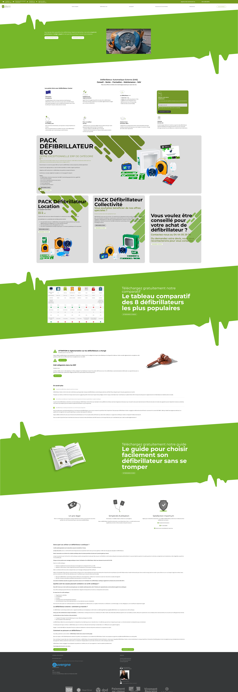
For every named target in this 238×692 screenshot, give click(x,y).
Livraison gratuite (124, 661)
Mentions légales (56, 672)
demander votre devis (65, 646)
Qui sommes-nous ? (56, 658)
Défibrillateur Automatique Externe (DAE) (119, 80)
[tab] (119, 389)
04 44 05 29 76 (205, 1)
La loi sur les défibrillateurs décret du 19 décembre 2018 (64, 673)
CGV (53, 670)
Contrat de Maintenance (125, 658)
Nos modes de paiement (125, 660)
